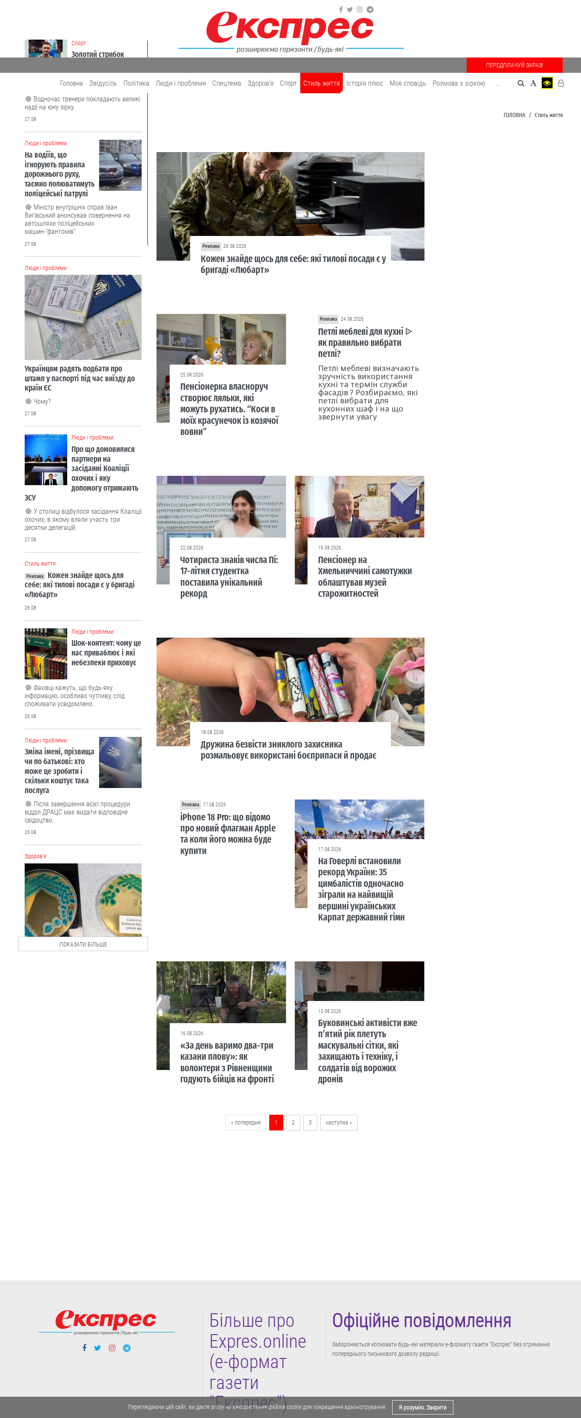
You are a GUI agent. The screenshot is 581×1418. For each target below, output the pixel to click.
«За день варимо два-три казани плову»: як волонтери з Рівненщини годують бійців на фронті (227, 1062)
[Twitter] (350, 9)
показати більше (83, 944)
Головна (71, 83)
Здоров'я (260, 83)
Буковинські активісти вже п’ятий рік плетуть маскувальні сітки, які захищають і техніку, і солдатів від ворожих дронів (367, 1051)
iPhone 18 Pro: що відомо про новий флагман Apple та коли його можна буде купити (228, 834)
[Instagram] (360, 9)
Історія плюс (364, 83)
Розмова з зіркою (459, 83)
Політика (136, 83)
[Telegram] (370, 9)
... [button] (498, 83)
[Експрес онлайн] (290, 31)
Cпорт (288, 83)
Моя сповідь (408, 83)
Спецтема (226, 83)
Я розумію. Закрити (423, 1407)
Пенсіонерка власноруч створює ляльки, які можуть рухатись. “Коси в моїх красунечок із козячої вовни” (229, 409)
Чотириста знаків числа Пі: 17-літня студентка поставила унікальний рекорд (229, 576)
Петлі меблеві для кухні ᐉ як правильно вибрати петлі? (365, 343)
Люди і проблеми (181, 83)
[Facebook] (341, 9)
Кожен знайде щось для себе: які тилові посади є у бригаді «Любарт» (293, 264)
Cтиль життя (321, 83)
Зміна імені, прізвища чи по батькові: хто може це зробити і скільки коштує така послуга (59, 771)
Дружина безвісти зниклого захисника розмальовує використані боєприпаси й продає (288, 750)
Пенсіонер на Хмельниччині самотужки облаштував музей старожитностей (365, 576)
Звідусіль (103, 83)
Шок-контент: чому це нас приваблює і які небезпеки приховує (106, 652)
